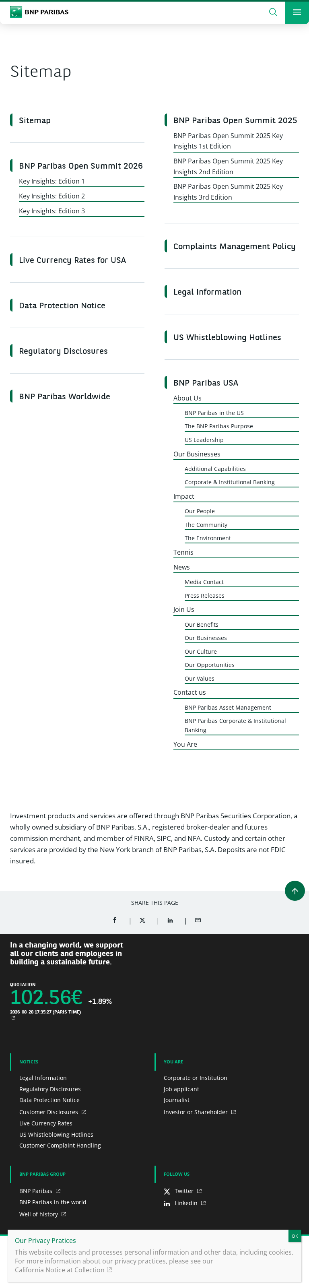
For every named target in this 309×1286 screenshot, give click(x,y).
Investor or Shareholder (196, 1112)
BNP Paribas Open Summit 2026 (81, 167)
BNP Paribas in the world (53, 1202)
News (181, 567)
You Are (185, 744)
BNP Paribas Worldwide (64, 397)
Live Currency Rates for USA (72, 261)
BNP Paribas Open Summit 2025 (235, 121)
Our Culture (201, 651)
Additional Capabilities (215, 469)
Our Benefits (201, 624)
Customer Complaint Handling (60, 1145)
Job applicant (181, 1089)
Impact (183, 496)
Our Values (199, 678)
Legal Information (207, 293)
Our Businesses (196, 454)
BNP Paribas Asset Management (228, 707)
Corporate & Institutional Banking (230, 482)
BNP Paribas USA (205, 384)
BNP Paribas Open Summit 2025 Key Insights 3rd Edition (228, 191)
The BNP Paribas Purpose (219, 426)
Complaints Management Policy (234, 247)
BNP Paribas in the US (214, 413)
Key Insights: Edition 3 (52, 210)
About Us (187, 398)
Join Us (183, 609)
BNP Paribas (36, 1191)
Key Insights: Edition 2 (52, 196)
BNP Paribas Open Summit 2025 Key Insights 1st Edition (228, 141)
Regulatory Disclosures (63, 352)
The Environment (208, 538)
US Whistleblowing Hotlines (227, 338)
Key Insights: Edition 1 (52, 181)
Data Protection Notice (62, 306)
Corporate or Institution (195, 1078)
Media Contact (204, 582)
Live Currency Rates (45, 1123)
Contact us (189, 692)
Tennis (183, 552)
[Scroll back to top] (295, 891)
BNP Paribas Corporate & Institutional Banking (235, 725)
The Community (206, 524)
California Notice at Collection (60, 1269)
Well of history (39, 1214)
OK (295, 1236)
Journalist (177, 1100)
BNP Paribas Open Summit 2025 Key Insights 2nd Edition (228, 166)
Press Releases (205, 595)
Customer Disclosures (49, 1112)
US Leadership (204, 440)
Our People (200, 511)
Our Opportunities (210, 665)
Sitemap (35, 121)
